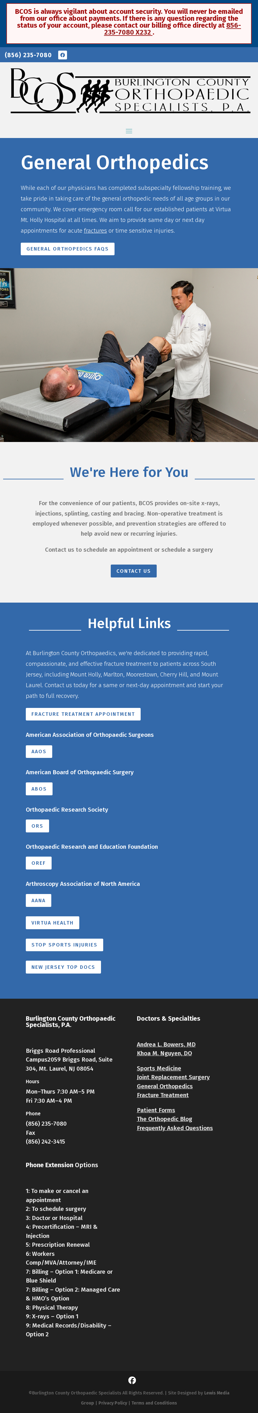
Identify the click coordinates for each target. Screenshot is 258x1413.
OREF (38, 863)
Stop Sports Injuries (64, 945)
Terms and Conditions (154, 1403)
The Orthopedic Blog (164, 1119)
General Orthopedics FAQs (67, 249)
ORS (37, 826)
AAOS (39, 751)
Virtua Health (52, 923)
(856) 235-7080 (28, 55)
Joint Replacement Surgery (173, 1077)
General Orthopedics (165, 1086)
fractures (95, 230)
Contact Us (133, 571)
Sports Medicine (159, 1068)
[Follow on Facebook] (62, 55)
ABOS (39, 789)
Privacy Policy (112, 1403)
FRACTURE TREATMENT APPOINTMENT (83, 714)
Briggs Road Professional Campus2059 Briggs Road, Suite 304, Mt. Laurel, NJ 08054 (69, 1059)
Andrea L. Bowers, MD (166, 1044)
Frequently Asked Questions (175, 1128)
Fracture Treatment (163, 1095)
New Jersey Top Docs (63, 967)
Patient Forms (156, 1110)
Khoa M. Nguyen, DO (164, 1053)
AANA (38, 900)
